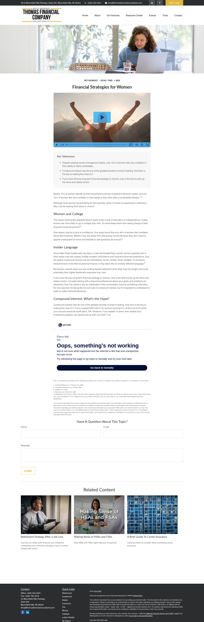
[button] (85, 15)
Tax (63, 606)
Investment (67, 596)
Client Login (174, 2)
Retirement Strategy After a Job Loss (42, 537)
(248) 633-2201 (94, 2)
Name (24, 426)
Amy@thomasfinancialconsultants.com (125, 2)
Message (25, 445)
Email (106, 426)
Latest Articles (68, 617)
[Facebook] (160, 3)
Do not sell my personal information (141, 616)
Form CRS (97, 591)
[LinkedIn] (152, 3)
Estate (65, 600)
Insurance (66, 603)
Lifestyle (65, 613)
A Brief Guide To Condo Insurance (147, 537)
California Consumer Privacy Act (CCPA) (159, 613)
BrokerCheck (137, 595)
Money (65, 610)
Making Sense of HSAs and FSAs (93, 537)
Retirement (67, 593)
